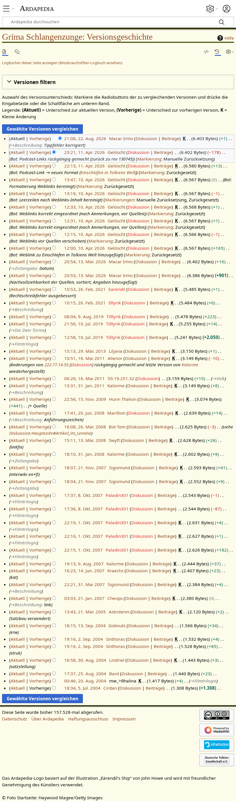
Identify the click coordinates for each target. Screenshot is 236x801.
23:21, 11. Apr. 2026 (84, 152)
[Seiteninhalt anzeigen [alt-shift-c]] (5, 51)
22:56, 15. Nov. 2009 (85, 399)
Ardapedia (37, 8)
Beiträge (170, 138)
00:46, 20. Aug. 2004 (85, 681)
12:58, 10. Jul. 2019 (83, 337)
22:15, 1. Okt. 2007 (83, 550)
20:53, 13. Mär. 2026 (85, 275)
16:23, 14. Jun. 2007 (84, 570)
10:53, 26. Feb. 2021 (85, 289)
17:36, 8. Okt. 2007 (83, 509)
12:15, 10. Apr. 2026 (84, 234)
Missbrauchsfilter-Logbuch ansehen (90, 62)
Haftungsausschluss (88, 719)
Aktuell (18, 152)
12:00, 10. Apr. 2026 (84, 248)
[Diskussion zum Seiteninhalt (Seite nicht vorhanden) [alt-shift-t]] (18, 51)
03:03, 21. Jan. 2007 (84, 598)
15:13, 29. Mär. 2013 (85, 351)
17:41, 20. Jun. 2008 (84, 413)
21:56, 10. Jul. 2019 (83, 324)
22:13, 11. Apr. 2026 (84, 166)
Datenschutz (14, 719)
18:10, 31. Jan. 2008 (84, 454)
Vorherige (39, 138)
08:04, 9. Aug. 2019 (84, 316)
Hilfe (229, 38)
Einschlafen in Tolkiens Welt (108, 172)
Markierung (149, 159)
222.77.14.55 (56, 364)
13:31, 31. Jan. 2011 (84, 385)
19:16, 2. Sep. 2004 (83, 639)
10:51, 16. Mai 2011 (84, 358)
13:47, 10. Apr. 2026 (84, 179)
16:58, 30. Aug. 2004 (85, 660)
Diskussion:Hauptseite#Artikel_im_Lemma (50, 433)
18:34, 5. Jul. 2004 (82, 688)
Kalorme (190, 364)
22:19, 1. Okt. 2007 (83, 522)
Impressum (124, 719)
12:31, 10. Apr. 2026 (84, 221)
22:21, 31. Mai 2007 (84, 584)
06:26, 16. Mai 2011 (84, 378)
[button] (118, 82)
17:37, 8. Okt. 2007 (83, 495)
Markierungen (119, 200)
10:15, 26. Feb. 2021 (85, 303)
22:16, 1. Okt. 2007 (83, 536)
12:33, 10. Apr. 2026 (84, 207)
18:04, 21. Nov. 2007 (85, 481)
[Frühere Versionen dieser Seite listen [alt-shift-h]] (218, 51)
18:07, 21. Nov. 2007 (85, 467)
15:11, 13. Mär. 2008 (85, 440)
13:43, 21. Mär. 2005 (85, 612)
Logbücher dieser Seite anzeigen (30, 62)
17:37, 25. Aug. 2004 (85, 673)
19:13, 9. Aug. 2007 (84, 564)
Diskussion (146, 138)
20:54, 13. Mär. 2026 (85, 261)
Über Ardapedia (47, 719)
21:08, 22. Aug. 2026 (85, 138)
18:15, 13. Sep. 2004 (85, 625)
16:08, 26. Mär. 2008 (85, 427)
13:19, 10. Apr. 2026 (84, 193)
